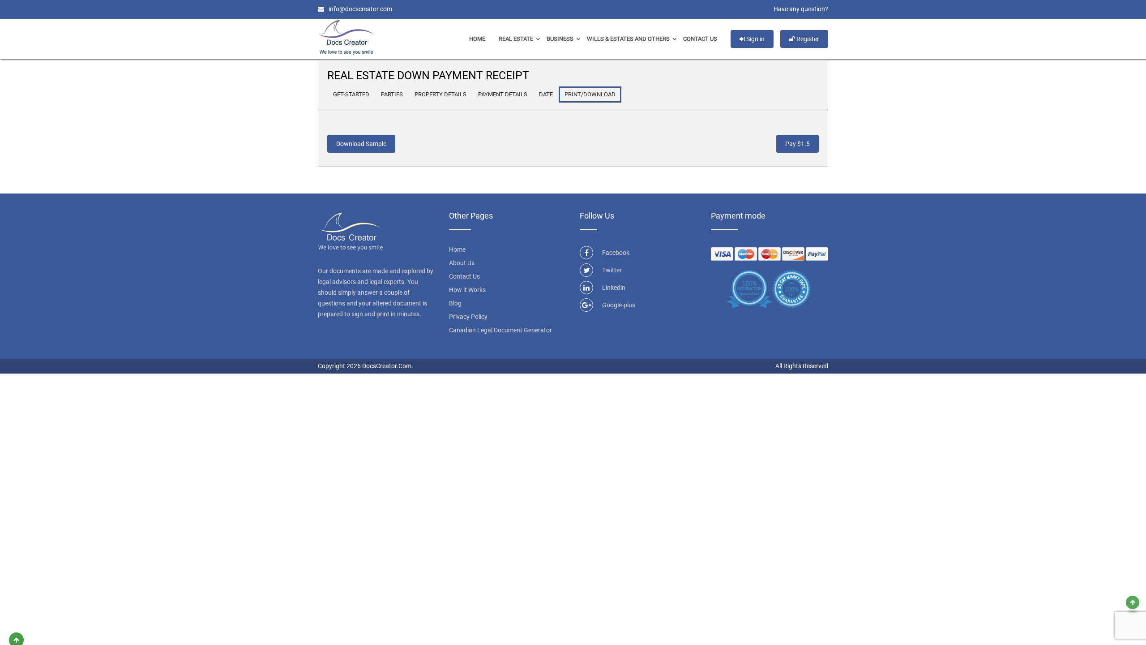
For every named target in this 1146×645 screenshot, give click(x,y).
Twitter (612, 270)
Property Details (440, 94)
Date (546, 94)
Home (477, 38)
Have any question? (801, 9)
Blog (455, 303)
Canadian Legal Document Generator (500, 330)
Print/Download (590, 94)
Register (807, 39)
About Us (462, 263)
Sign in (755, 39)
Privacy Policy (468, 316)
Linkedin (613, 287)
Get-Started (351, 94)
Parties (392, 94)
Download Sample (361, 143)
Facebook (615, 252)
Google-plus (618, 305)
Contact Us (700, 38)
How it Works (467, 289)
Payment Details (502, 94)
